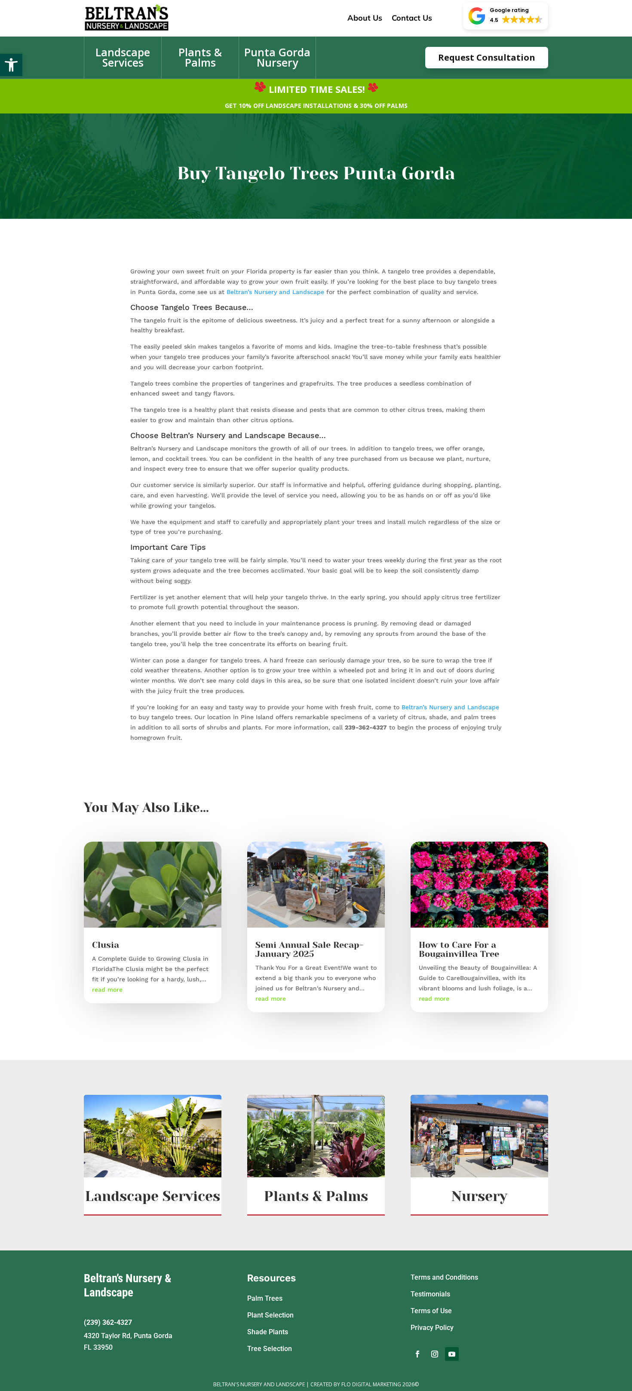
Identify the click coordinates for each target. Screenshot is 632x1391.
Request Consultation (486, 57)
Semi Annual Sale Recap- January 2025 (309, 949)
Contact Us (412, 18)
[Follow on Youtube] (452, 1354)
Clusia (105, 945)
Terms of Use (431, 1311)
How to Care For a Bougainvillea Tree (459, 949)
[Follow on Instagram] (435, 1354)
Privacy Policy (432, 1328)
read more (107, 989)
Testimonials (430, 1294)
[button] (11, 65)
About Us (364, 18)
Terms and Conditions (444, 1277)
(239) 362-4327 (108, 1322)
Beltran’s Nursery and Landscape (275, 291)
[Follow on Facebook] (417, 1354)
